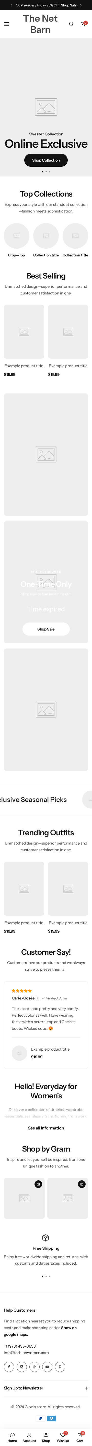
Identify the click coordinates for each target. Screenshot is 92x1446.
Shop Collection (46, 160)
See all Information (46, 1127)
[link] (16, 236)
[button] (11, 5)
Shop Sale (46, 629)
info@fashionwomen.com (26, 1352)
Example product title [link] (24, 365)
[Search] (71, 24)
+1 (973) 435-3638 (20, 1346)
